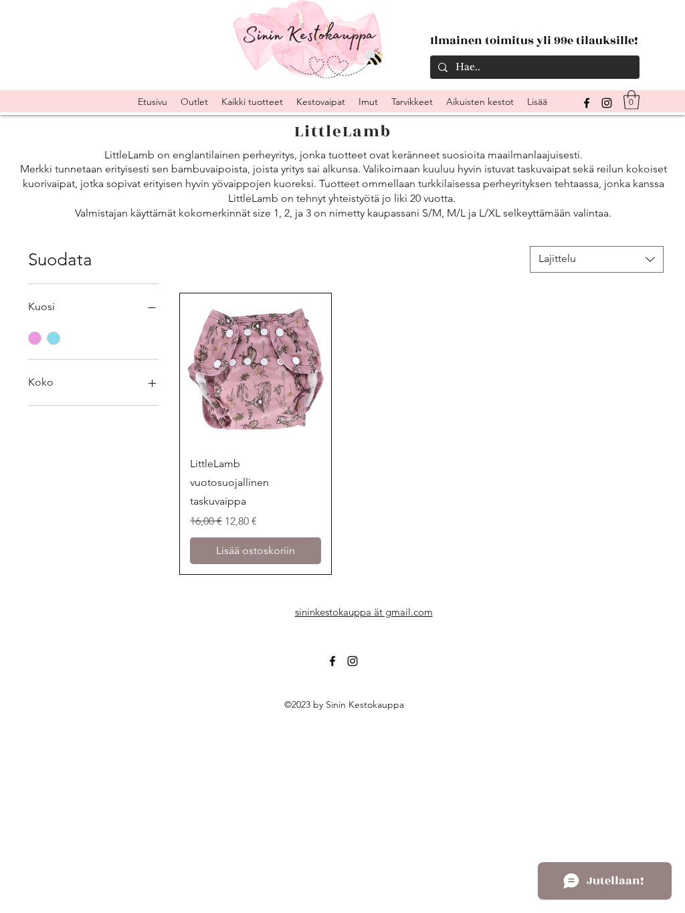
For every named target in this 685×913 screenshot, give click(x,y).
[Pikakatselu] (255, 368)
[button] (631, 100)
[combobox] (597, 259)
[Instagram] (606, 103)
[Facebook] (332, 661)
